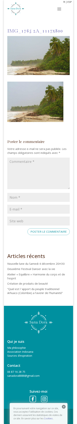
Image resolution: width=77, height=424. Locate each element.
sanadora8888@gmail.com (23, 375)
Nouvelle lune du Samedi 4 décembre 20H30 (36, 263)
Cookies (48, 418)
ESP (69, 2)
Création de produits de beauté (27, 283)
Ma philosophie (16, 348)
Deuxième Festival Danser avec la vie (31, 269)
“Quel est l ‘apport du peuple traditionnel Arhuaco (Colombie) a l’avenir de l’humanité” (35, 291)
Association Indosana (20, 351)
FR (63, 2)
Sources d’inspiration (19, 355)
